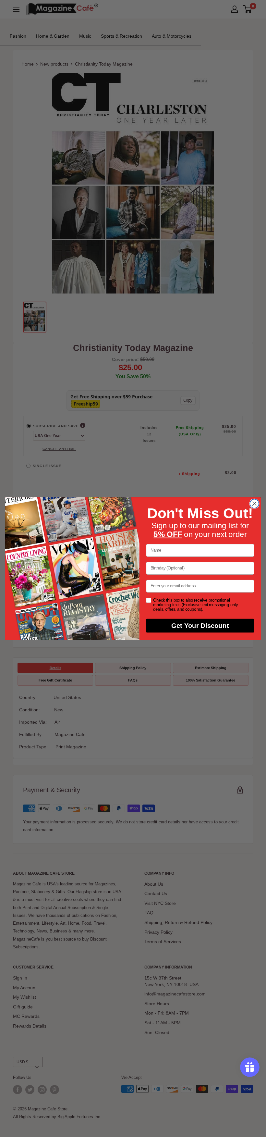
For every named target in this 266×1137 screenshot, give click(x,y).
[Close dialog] (254, 503)
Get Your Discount (200, 626)
